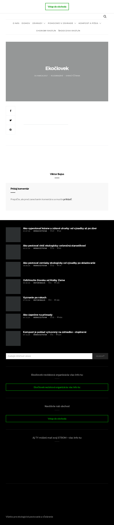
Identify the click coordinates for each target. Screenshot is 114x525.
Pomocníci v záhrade (60, 23)
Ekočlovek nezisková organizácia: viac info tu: (57, 387)
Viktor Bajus (57, 174)
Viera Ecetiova (40, 231)
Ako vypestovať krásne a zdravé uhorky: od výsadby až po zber (60, 228)
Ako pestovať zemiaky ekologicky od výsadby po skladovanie (59, 263)
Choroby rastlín (46, 31)
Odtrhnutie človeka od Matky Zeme (44, 280)
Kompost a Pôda (88, 23)
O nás (16, 23)
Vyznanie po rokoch (34, 297)
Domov (26, 23)
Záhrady (37, 23)
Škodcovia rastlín (69, 31)
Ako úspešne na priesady (38, 314)
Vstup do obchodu (57, 418)
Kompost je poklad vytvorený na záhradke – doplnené (54, 332)
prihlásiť (67, 199)
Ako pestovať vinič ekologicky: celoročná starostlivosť (54, 245)
